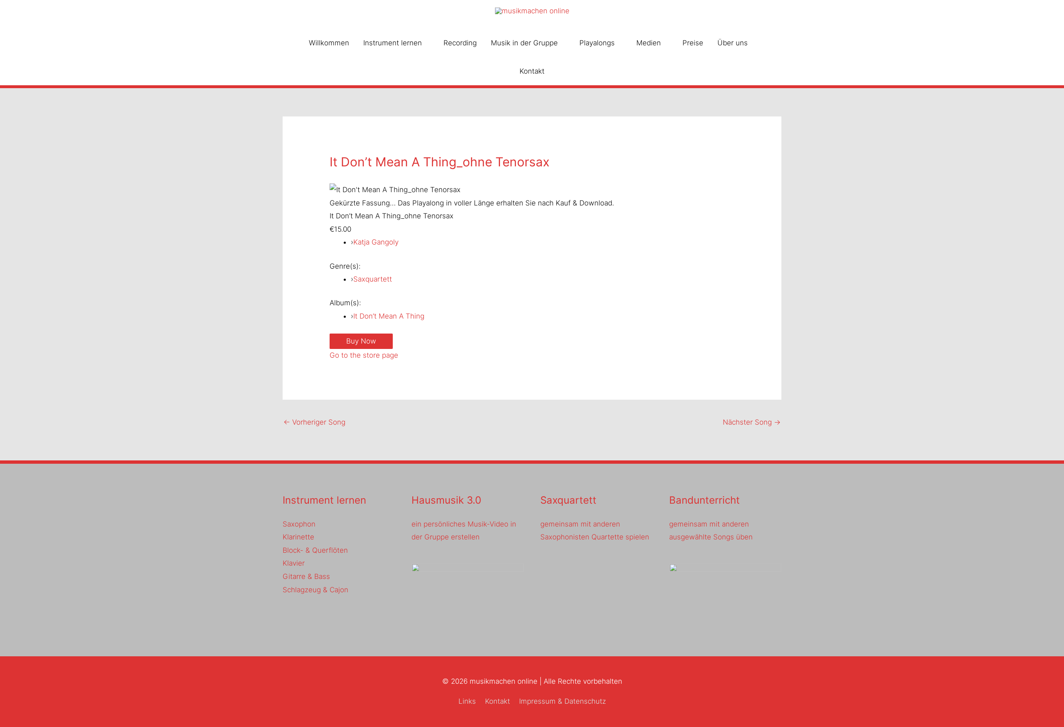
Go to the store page (364, 355)
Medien (648, 43)
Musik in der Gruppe (524, 43)
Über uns (732, 43)
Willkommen (329, 43)
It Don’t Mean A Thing (388, 316)
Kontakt (532, 71)
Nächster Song (752, 422)
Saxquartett (372, 279)
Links (467, 701)
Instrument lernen (392, 43)
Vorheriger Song (314, 422)
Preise (692, 43)
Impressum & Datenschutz (562, 701)
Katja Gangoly (376, 242)
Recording (460, 43)
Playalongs (597, 43)
